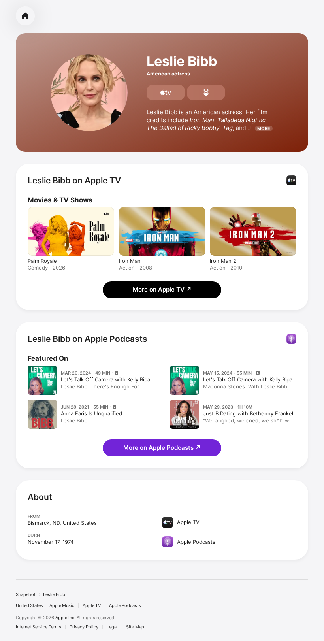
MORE (263, 128)
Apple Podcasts (125, 605)
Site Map (135, 627)
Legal (112, 627)
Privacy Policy (84, 627)
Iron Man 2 (223, 261)
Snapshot (26, 594)
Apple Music (61, 605)
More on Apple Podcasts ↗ (162, 447)
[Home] (25, 15)
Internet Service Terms (38, 627)
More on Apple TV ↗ (162, 289)
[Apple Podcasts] (206, 92)
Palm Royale (42, 261)
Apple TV (92, 605)
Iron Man (130, 261)
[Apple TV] (166, 92)
